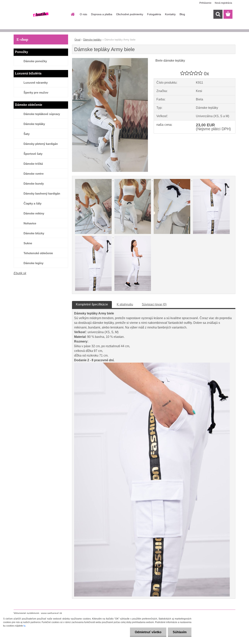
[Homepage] (72, 14)
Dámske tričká (33, 163)
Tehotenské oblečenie (38, 253)
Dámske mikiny (34, 213)
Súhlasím (180, 632)
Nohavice (30, 223)
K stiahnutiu (125, 304)
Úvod (77, 39)
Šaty (27, 133)
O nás (83, 14)
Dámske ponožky (35, 61)
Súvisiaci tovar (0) (154, 304)
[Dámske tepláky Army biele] (110, 59)
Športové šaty (33, 153)
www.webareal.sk (51, 613)
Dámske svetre (34, 173)
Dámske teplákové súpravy (42, 114)
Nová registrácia (223, 3)
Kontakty (170, 14)
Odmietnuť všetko (148, 632)
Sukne (28, 243)
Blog (182, 14)
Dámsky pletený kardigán (41, 143)
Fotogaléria (154, 14)
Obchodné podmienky (129, 14)
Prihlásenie (205, 3)
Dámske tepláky (34, 124)
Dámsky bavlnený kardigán (42, 193)
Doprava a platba (101, 14)
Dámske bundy (34, 183)
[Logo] (40, 14)
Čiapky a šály (32, 203)
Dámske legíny (33, 263)
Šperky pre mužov (36, 92)
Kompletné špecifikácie (92, 304)
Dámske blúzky (34, 233)
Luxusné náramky (36, 82)
